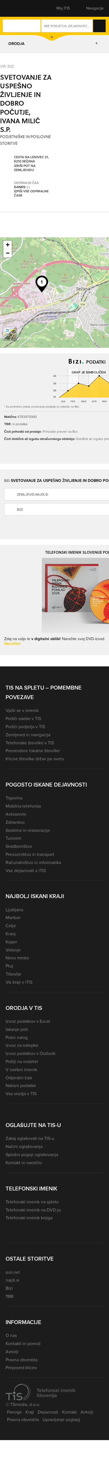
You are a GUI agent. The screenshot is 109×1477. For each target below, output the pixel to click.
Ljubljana (14, 909)
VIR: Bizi (7, 66)
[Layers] (9, 333)
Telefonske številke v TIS (30, 743)
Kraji (29, 1412)
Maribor (13, 917)
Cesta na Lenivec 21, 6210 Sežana (31, 159)
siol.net (13, 1272)
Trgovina (14, 798)
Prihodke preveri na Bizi (60, 431)
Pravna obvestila (21, 1360)
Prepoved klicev (21, 1367)
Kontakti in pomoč (23, 1343)
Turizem (13, 838)
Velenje (13, 950)
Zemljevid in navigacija (28, 735)
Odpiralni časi (19, 1077)
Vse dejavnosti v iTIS (26, 870)
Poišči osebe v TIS (23, 718)
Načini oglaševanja (24, 1146)
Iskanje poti (17, 1029)
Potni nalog (17, 1037)
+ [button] (8, 244)
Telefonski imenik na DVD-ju (33, 1210)
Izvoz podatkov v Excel (28, 1021)
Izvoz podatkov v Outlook (30, 1053)
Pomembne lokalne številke (33, 750)
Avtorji (12, 1351)
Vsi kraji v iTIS (19, 982)
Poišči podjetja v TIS (25, 726)
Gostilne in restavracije (28, 830)
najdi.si (12, 1280)
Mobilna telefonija (23, 806)
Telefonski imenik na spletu (32, 1202)
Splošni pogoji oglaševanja (32, 1154)
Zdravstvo (15, 822)
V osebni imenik (21, 1069)
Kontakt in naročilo (24, 1162)
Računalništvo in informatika (33, 862)
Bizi (9, 1288)
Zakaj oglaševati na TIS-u (30, 1138)
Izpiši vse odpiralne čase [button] (31, 193)
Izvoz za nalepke (22, 1045)
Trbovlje (13, 974)
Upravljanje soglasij (61, 1419)
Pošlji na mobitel (22, 1061)
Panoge (14, 1412)
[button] (15, 8)
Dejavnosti (48, 1412)
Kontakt (69, 1412)
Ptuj (9, 966)
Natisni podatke (21, 1085)
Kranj (11, 934)
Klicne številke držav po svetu (35, 759)
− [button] (8, 253)
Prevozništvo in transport (30, 854)
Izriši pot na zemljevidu (24, 168)
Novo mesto (17, 958)
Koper (11, 942)
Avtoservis (16, 814)
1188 (9, 1296)
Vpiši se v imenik (22, 710)
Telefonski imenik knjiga (29, 1218)
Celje (11, 925)
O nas (11, 1335)
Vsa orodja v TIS (21, 1093)
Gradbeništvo (19, 846)
